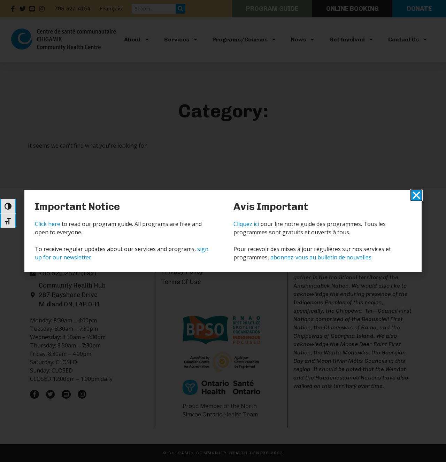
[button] (416, 195)
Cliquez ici (246, 224)
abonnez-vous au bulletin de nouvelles (320, 257)
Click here (47, 224)
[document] (223, 231)
